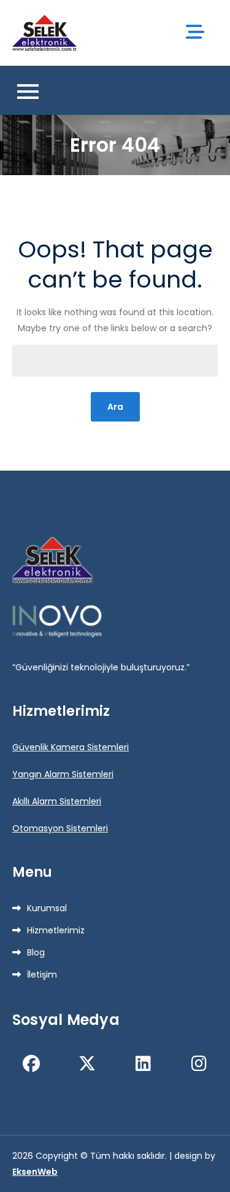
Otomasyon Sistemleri (60, 828)
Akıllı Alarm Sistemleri (56, 801)
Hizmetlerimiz (56, 930)
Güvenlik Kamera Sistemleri (70, 747)
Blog (36, 952)
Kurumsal (47, 908)
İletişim (42, 974)
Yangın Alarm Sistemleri (62, 774)
